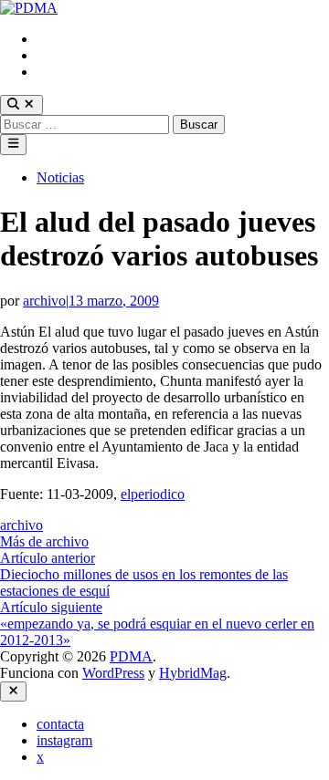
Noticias (60, 177)
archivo (44, 300)
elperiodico (153, 494)
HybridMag (193, 673)
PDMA (131, 656)
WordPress (113, 673)
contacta (60, 39)
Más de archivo (44, 541)
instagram (64, 55)
